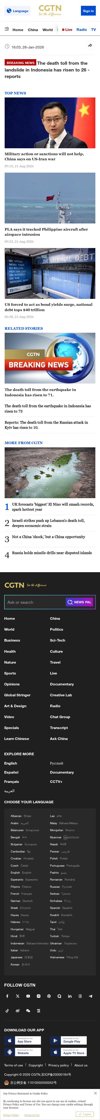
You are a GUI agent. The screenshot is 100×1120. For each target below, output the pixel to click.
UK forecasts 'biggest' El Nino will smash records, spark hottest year (53, 506)
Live (68, 29)
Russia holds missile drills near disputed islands (52, 553)
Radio (82, 29)
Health (10, 651)
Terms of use (13, 1065)
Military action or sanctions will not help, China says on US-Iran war (44, 156)
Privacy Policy (11, 1115)
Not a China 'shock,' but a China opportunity (48, 537)
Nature (10, 662)
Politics (56, 629)
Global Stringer (17, 695)
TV (93, 29)
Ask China (59, 738)
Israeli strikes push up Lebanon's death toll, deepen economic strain (48, 523)
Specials (11, 727)
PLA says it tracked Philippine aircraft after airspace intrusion (46, 231)
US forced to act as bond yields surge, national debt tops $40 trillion (49, 307)
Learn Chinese (16, 738)
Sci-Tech (57, 640)
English (10, 763)
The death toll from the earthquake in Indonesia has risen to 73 (48, 408)
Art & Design (15, 706)
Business (12, 640)
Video (9, 716)
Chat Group (60, 716)
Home (18, 29)
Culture (56, 651)
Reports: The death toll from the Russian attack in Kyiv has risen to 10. (46, 424)
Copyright (36, 1065)
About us (80, 1065)
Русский (56, 763)
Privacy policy (58, 1065)
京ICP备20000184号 (56, 1074)
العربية (9, 790)
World (48, 29)
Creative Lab (61, 695)
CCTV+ (56, 781)
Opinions (12, 684)
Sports (10, 673)
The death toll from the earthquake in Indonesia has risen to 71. (40, 392)
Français (11, 781)
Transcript (59, 727)
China (33, 29)
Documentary (62, 684)
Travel (55, 662)
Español (11, 772)
